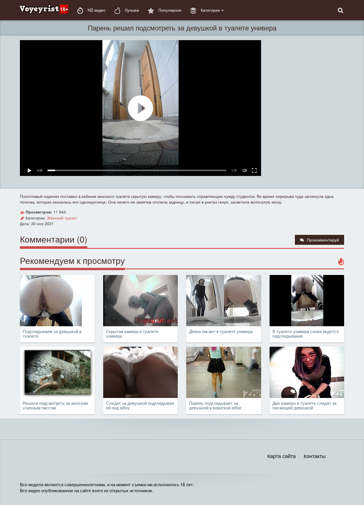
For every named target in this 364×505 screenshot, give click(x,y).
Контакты (315, 455)
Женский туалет (62, 218)
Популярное (169, 10)
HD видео (96, 10)
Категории (210, 10)
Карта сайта (281, 455)
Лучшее (131, 10)
